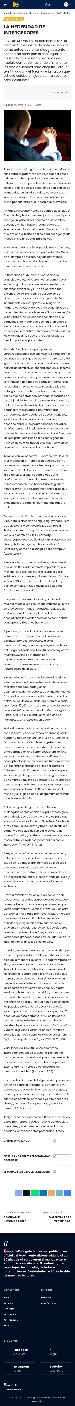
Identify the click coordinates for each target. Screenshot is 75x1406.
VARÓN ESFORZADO (17, 1141)
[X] (56, 1352)
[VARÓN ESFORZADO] (62, 1144)
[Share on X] (17, 89)
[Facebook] (19, 1352)
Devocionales (13, 19)
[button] (7, 4)
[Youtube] (56, 1368)
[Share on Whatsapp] (23, 89)
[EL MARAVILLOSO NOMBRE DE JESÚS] (62, 1175)
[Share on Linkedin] (28, 89)
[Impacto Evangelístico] (12, 1386)
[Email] (34, 89)
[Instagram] (19, 1368)
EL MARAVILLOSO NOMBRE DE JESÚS (27, 1172)
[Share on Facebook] (11, 89)
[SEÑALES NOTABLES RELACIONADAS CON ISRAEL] (62, 1159)
